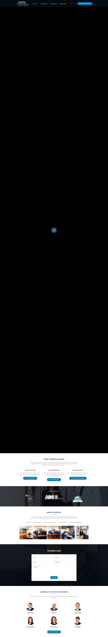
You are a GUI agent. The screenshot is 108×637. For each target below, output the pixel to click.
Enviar (54, 577)
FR (75, 3)
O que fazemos (43, 3)
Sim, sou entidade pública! (77, 478)
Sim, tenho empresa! (54, 479)
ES (73, 3)
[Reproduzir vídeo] (54, 230)
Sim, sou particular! (30, 478)
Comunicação (63, 3)
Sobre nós (35, 3)
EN (71, 3)
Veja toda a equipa (54, 631)
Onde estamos (53, 3)
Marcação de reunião (84, 3)
